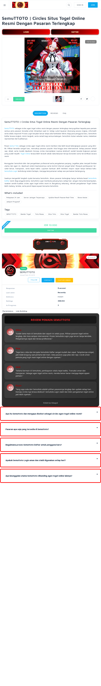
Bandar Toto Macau (80, 214)
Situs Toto (52, 214)
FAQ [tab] (64, 113)
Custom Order (64, 280)
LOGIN (26, 32)
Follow (33, 280)
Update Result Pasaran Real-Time (61, 197)
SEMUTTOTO (11, 214)
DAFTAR (74, 32)
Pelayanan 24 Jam (13, 197)
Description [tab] (40, 113)
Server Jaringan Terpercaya (34, 197)
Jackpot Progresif (13, 202)
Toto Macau (39, 214)
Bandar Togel (26, 214)
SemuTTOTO (9, 128)
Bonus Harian (82, 197)
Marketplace (7, 311)
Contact (48, 280)
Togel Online (25, 154)
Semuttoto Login (10, 171)
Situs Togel (64, 214)
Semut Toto (14, 146)
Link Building (21, 311)
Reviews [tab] (54, 113)
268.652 (19, 99)
